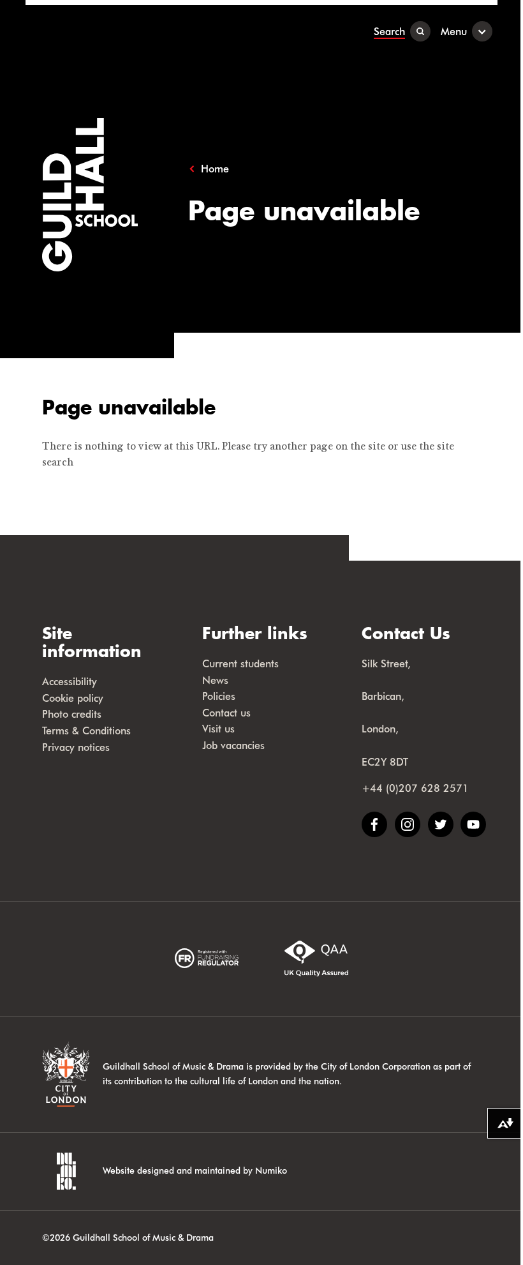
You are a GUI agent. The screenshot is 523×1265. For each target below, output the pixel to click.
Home (215, 168)
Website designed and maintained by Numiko (195, 1170)
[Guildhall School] (105, 31)
